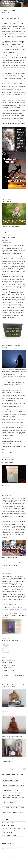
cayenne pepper (6, 782)
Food (17, 792)
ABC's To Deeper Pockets (8, 843)
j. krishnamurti (11, 795)
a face (3, 682)
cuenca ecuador (20, 785)
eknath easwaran (6, 792)
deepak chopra (17, 787)
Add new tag (5, 778)
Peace (3, 713)
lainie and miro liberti (11, 835)
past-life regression (15, 807)
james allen (17, 795)
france (21, 792)
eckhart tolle (15, 790)
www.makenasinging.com (7, 761)
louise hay (11, 800)
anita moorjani (13, 778)
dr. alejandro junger (7, 790)
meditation (17, 800)
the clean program (7, 812)
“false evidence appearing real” (11, 18)
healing (4, 795)
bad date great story (7, 780)
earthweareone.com (6, 443)
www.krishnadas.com (6, 760)
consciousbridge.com (7, 242)
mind (22, 800)
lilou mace (5, 800)
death (10, 787)
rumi (19, 810)
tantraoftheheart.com (7, 567)
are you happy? (6, 201)
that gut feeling (6, 495)
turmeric (22, 812)
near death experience (8, 805)
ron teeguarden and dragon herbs (17, 828)
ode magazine (6, 807)
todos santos (15, 812)
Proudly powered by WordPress (9, 857)
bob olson (16, 780)
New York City (17, 805)
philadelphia (5, 810)
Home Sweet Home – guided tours (9, 848)
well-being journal (11, 815)
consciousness (12, 785)
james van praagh (6, 797)
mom (4, 802)
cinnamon (5, 785)
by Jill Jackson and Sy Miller (10, 640)
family (13, 792)
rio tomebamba (13, 810)
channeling (14, 782)
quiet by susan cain (7, 573)
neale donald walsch (11, 802)
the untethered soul (8, 459)
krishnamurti (21, 797)
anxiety (19, 778)
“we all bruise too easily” (9, 233)
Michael (3, 825)
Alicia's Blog (4, 846)
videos (4, 815)
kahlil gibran (14, 797)
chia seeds (20, 782)
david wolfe (5, 787)
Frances (3, 822)
